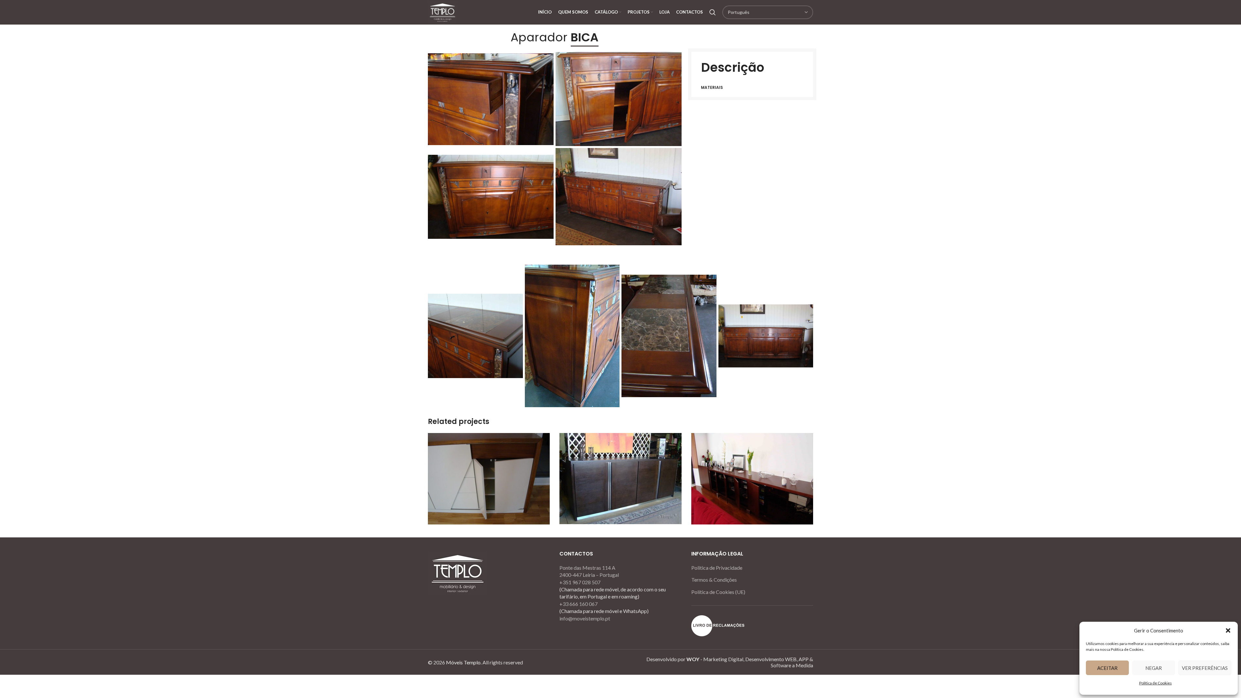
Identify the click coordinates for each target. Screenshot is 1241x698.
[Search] (712, 12)
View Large (542, 440)
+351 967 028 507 (579, 582)
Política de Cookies (1155, 683)
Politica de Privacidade (716, 568)
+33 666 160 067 (578, 604)
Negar (1153, 668)
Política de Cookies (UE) (718, 592)
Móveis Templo (463, 662)
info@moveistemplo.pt (584, 618)
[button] (1228, 630)
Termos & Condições (714, 579)
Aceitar (1107, 668)
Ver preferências (1205, 668)
